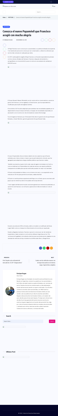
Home (4, 17)
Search (52, 321)
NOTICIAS (10, 17)
